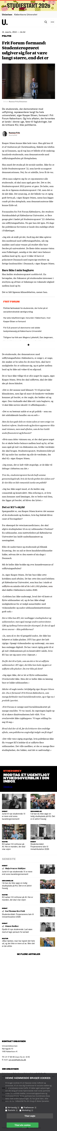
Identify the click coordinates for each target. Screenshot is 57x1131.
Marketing (27, 1110)
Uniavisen (7, 14)
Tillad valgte (30, 1116)
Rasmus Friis (14, 133)
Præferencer (30, 1107)
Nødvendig (13, 1107)
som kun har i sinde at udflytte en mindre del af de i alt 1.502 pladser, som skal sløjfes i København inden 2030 (27, 586)
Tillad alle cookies (22, 1125)
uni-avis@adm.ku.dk (17, 1060)
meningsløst (8, 540)
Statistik (12, 1110)
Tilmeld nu (7, 787)
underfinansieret (31, 536)
